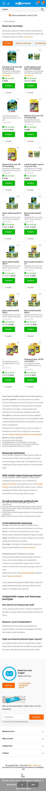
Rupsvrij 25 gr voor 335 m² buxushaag (11, 165)
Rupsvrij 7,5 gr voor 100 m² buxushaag (33, 117)
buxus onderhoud (28, 547)
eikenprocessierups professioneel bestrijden (25, 434)
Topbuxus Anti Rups (9, 484)
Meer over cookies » (24, 789)
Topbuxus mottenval (14, 576)
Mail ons (8, 685)
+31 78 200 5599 (25, 683)
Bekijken (8, 86)
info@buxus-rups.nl (23, 686)
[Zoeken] (42, 9)
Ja (22, 785)
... (3, 359)
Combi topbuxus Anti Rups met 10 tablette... (33, 68)
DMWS (29, 765)
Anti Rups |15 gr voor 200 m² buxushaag (12, 68)
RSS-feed (37, 765)
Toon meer (28, 37)
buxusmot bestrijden (26, 573)
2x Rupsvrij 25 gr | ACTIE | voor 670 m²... (33, 360)
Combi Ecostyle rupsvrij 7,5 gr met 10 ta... (33, 165)
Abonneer (36, 717)
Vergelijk (8, 92)
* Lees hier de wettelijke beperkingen (15, 722)
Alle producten (9, 21)
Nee (33, 785)
